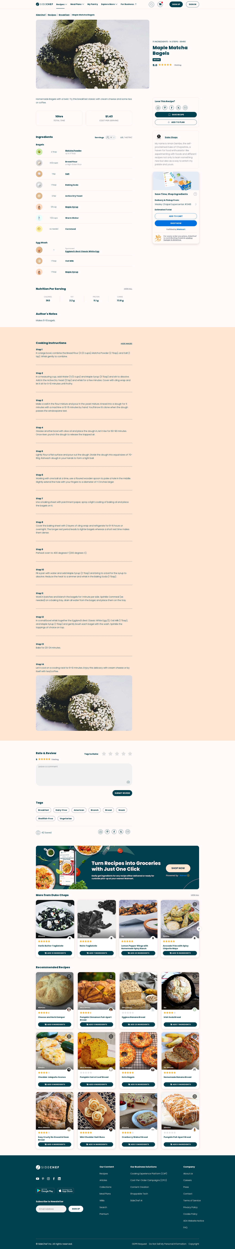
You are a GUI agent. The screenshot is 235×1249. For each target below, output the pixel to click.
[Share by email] (186, 107)
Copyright (193, 1243)
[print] (159, 107)
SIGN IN (192, 4)
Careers (187, 1180)
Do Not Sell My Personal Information (167, 1243)
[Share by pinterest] (166, 107)
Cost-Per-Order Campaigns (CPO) (148, 1180)
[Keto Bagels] (138, 1060)
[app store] (66, 1190)
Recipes (104, 1173)
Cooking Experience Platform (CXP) (148, 1173)
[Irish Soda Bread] (180, 1000)
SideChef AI (136, 1200)
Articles (103, 1180)
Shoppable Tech (139, 1193)
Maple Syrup (71, 207)
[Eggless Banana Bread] (138, 1000)
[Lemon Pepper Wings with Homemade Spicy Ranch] (138, 928)
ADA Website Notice (193, 1220)
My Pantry (92, 4)
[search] (151, 4)
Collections (105, 1187)
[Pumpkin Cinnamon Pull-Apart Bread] (96, 1000)
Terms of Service (192, 1200)
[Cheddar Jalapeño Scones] (54, 1060)
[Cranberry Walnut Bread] (138, 1120)
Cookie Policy (190, 1214)
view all (195, 895)
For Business (127, 4)
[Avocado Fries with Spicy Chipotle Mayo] (180, 928)
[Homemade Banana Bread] (180, 1060)
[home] (44, 4)
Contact (187, 1193)
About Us (188, 1173)
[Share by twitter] (179, 107)
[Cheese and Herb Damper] (54, 1000)
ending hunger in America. (178, 239)
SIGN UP (176, 4)
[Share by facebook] (172, 107)
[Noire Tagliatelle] (97, 928)
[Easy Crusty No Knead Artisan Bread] (54, 1120)
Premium (104, 1214)
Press (186, 1187)
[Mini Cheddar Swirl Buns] (96, 1120)
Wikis (102, 1200)
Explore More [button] (108, 4)
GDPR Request (139, 1243)
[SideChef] (47, 1168)
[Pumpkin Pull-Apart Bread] (180, 1120)
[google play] (45, 1190)
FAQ (185, 1227)
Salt (67, 174)
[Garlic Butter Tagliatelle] (55, 928)
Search (103, 1207)
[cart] (160, 4)
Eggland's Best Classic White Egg (82, 251)
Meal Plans (105, 1193)
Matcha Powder (73, 150)
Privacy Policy (190, 1207)
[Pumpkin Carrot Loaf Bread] (96, 1060)
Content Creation (139, 1187)
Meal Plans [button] (75, 4)
